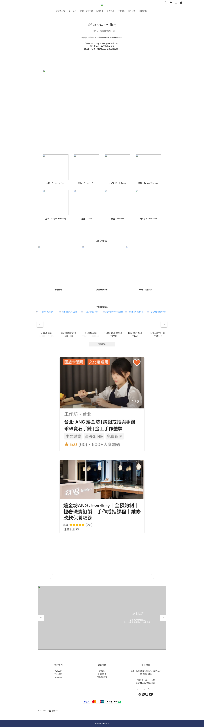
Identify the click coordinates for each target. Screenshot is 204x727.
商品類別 (99, 11)
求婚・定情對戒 (86, 11)
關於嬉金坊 (60, 11)
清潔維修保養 (102, 677)
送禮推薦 (110, 11)
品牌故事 (58, 671)
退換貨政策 (102, 674)
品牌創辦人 (58, 674)
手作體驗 (122, 11)
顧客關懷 (131, 11)
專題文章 (143, 11)
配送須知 (102, 671)
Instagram (58, 677)
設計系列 (72, 11)
